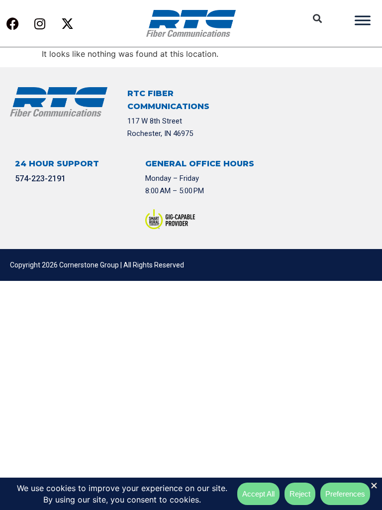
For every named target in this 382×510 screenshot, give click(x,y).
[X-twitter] (67, 23)
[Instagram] (39, 23)
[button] (317, 18)
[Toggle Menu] (363, 20)
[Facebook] (12, 23)
